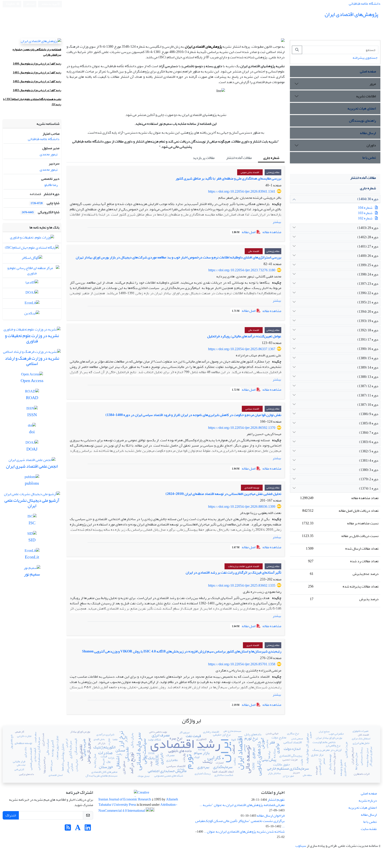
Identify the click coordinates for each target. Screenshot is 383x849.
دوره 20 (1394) (367, 311)
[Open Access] (32, 375)
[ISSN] (32, 409)
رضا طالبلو (51, 185)
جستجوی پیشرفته (365, 57)
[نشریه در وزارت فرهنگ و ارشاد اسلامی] (32, 353)
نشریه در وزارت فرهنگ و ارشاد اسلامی (32, 361)
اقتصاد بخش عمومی (250, 172)
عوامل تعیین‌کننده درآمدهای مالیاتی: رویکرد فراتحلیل (244, 336)
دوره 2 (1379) (368, 479)
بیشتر (277, 222)
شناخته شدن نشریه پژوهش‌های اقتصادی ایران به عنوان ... (244, 831)
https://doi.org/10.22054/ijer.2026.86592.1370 (241, 427)
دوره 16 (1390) (367, 348)
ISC (8, 99)
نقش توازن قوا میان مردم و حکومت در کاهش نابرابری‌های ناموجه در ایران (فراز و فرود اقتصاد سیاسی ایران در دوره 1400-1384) (193, 415)
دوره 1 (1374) (368, 488)
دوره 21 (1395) (367, 302)
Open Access (32, 380)
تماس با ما (369, 157)
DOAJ (31, 449)
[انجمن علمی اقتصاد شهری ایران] (32, 461)
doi (32, 431)
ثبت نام (31, 3)
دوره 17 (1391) (367, 339)
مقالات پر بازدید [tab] (204, 157)
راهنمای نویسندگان (362, 120)
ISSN (32, 414)
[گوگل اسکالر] (32, 259)
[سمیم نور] (32, 569)
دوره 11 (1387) (367, 395)
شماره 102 (365, 218)
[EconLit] (32, 304)
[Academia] (78, 829)
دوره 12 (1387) (367, 386)
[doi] (32, 426)
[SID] (32, 534)
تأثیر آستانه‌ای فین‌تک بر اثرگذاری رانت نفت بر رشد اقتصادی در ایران (233, 572)
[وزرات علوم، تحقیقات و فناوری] (32, 238)
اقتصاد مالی (253, 251)
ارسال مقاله (368, 133)
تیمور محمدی (49, 154)
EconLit (32, 557)
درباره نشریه (368, 800)
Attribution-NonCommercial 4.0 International (137, 807)
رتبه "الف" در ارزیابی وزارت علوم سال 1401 (37, 72)
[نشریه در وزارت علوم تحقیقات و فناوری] (32, 330)
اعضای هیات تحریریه (362, 108)
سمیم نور (32, 574)
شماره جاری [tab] (271, 157)
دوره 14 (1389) (367, 367)
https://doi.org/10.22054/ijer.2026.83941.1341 (241, 191)
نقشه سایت (369, 829)
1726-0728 (37, 203)
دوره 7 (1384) (368, 432)
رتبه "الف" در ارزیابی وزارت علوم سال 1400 (37, 63)
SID (31, 540)
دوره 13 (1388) (367, 376)
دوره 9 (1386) (368, 414)
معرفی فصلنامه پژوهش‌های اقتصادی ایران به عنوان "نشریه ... (242, 805)
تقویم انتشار (276, 799)
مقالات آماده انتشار (363, 177)
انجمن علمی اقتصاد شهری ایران (32, 466)
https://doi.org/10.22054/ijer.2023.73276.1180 (241, 270)
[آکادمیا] (31, 283)
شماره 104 (365, 207)
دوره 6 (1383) (368, 442)
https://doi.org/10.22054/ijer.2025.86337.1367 (241, 349)
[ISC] (32, 517)
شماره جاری (368, 188)
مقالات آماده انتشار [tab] (239, 157)
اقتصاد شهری (252, 645)
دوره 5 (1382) (368, 451)
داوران (371, 145)
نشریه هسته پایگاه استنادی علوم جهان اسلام (36, 99)
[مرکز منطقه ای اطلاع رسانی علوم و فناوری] (31, 271)
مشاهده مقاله (271, 232)
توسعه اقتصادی (251, 487)
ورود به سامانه (49, 4)
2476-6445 (28, 212)
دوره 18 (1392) (367, 330)
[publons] (32, 478)
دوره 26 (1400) (367, 255)
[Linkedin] (87, 829)
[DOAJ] (31, 294)
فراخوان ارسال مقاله (271, 815)
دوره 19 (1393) (367, 321)
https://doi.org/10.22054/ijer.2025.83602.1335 (241, 585)
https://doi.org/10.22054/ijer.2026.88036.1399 (241, 506)
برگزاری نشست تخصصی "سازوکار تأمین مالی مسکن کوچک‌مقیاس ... (240, 823)
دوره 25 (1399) (367, 265)
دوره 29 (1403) (367, 227)
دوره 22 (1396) (367, 293)
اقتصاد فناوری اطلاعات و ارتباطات (243, 566)
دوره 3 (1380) (368, 469)
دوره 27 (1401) (367, 246)
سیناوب (300, 845)
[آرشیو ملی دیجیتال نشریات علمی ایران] (32, 495)
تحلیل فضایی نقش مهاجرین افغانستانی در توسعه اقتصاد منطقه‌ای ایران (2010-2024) (223, 493)
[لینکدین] (31, 314)
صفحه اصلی (368, 71)
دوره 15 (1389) (367, 358)
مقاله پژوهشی (272, 172)
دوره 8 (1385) (368, 423)
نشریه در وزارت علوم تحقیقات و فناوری (32, 338)
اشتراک (11, 815)
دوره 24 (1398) (367, 274)
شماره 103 (365, 213)
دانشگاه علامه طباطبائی (364, 3)
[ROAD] (32, 392)
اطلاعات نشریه (366, 96)
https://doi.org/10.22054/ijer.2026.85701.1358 (241, 664)
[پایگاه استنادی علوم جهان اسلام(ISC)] (32, 248)
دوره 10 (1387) (367, 404)
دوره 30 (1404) (367, 199)
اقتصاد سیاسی (252, 408)
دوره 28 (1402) (367, 237)
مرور (372, 83)
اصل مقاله (244, 232)
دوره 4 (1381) (368, 460)
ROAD (32, 397)
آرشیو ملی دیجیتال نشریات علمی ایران (31, 503)
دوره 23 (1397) (367, 283)
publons (32, 483)
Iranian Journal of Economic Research (125, 799)
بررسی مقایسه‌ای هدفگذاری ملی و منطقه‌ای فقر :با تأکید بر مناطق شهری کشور (228, 178)
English (10, 4)
